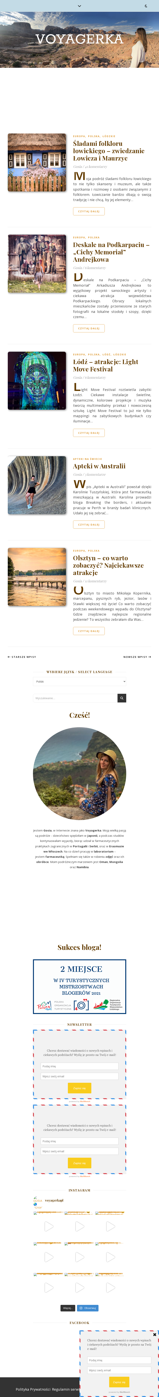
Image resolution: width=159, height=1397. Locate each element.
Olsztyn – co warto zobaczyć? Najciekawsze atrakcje (108, 565)
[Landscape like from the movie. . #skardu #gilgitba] (49, 1226)
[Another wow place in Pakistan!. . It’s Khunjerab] (49, 1288)
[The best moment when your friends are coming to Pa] (49, 1257)
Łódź (107, 354)
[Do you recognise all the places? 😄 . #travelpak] (79, 1288)
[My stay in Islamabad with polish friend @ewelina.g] (79, 1226)
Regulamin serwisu (67, 1389)
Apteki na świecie (87, 459)
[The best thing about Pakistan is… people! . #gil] (110, 1257)
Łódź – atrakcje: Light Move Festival (105, 365)
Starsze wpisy (23, 657)
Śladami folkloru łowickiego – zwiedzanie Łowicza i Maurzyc (109, 150)
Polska (94, 136)
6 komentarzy (95, 267)
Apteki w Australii (99, 466)
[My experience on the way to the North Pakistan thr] (110, 1288)
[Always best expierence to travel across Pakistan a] (110, 1226)
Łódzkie (109, 136)
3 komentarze (95, 474)
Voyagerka (79, 40)
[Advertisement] (79, 97)
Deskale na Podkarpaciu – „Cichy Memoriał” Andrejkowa (111, 251)
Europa (79, 136)
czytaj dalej (89, 211)
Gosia (77, 166)
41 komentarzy (96, 166)
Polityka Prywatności (33, 1389)
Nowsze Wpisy (136, 657)
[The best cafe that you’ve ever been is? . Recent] (79, 1257)
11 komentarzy (96, 581)
